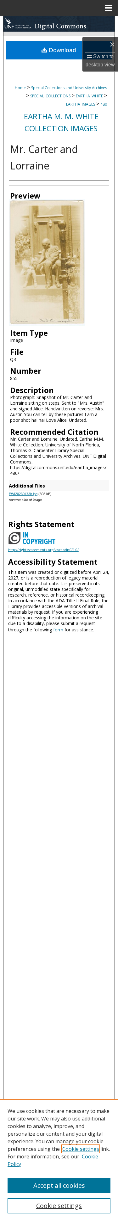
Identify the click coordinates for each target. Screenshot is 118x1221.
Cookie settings (80, 1148)
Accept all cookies (59, 1185)
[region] (59, 1160)
